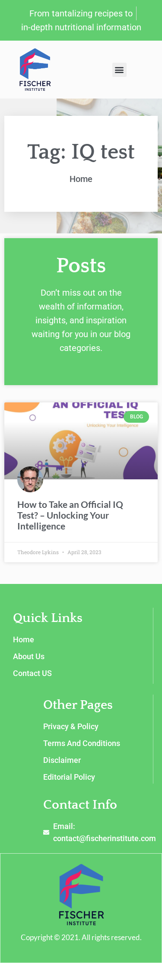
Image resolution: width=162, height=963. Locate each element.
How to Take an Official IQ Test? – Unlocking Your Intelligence (70, 515)
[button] (119, 70)
